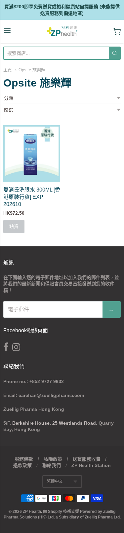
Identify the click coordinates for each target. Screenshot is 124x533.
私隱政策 (53, 459)
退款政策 (22, 465)
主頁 (7, 69)
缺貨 (14, 226)
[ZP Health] (62, 31)
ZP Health (32, 511)
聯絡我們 (51, 465)
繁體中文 (55, 481)
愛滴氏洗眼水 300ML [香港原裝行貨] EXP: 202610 (31, 197)
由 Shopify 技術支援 (61, 511)
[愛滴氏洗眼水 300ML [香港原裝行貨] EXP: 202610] (31, 153)
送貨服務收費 (87, 459)
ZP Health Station (91, 465)
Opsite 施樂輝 (32, 69)
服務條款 (24, 459)
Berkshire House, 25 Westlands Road (54, 423)
